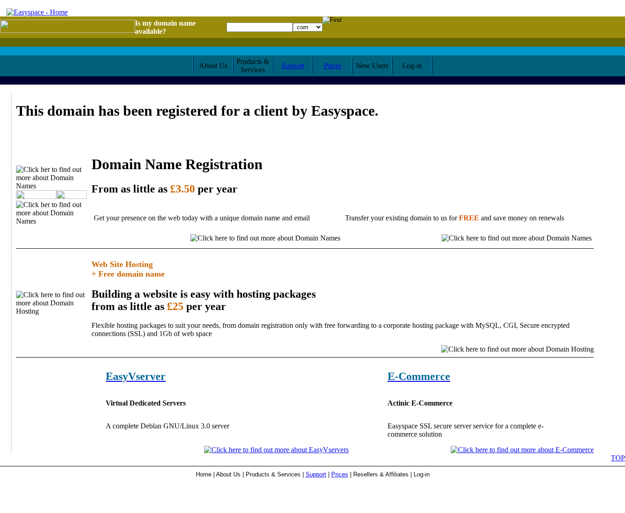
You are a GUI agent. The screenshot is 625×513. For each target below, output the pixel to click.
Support (292, 65)
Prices (332, 65)
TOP (618, 458)
